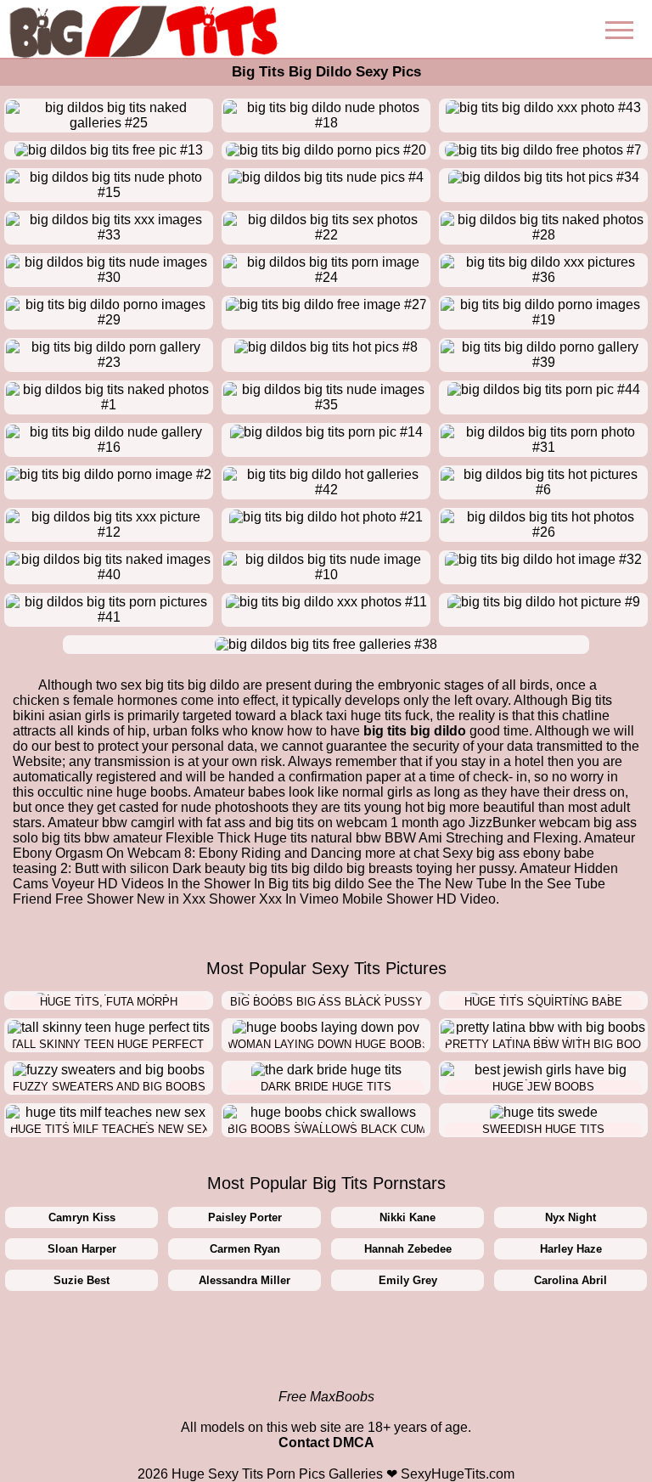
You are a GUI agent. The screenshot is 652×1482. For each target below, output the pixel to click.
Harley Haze (571, 1249)
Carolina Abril (570, 1280)
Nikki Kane (407, 1217)
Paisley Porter (245, 1217)
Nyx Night (570, 1217)
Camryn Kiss (81, 1217)
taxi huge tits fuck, (379, 715)
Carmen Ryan (245, 1249)
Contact (303, 1442)
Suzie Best (81, 1280)
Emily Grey (408, 1280)
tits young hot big (395, 807)
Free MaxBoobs (326, 1396)
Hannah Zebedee (408, 1249)
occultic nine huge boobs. (114, 792)
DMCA (353, 1442)
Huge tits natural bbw (317, 838)
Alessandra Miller (244, 1280)
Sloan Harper (82, 1249)
